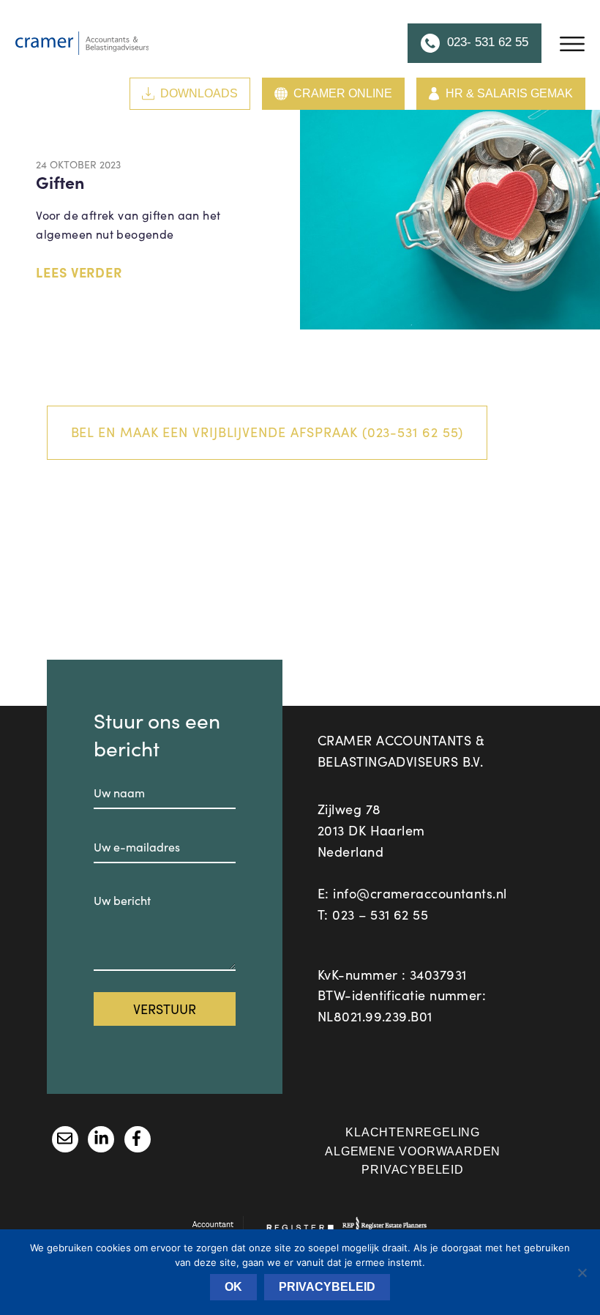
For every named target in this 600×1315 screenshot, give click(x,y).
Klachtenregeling (412, 1132)
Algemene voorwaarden (412, 1151)
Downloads (199, 93)
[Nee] (581, 1272)
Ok (233, 1287)
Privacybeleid (412, 1169)
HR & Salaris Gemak (509, 93)
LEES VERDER (79, 272)
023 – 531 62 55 (380, 914)
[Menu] (572, 43)
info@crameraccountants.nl (419, 893)
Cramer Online (342, 93)
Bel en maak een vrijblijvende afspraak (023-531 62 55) (267, 432)
